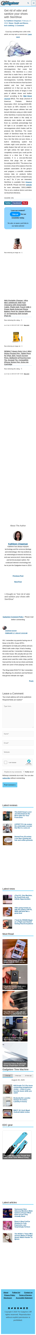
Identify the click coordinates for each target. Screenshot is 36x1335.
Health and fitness (21, 23)
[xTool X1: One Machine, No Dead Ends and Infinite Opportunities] (8, 899)
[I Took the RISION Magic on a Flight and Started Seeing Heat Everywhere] (8, 924)
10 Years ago (28, 1075)
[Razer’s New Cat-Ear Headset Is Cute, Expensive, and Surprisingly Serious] (8, 1225)
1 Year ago (7, 1075)
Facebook (17, 203)
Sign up (15, 214)
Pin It (25, 203)
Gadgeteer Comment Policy (13, 617)
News (11, 23)
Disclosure (8, 1298)
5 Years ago (18, 1075)
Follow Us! (16, 1292)
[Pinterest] (18, 1308)
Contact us (28, 1292)
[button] (28, 3)
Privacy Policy (9, 1295)
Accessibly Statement (24, 1298)
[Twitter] (12, 1308)
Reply (31, 681)
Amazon (29, 182)
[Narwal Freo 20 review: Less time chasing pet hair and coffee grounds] (8, 841)
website (29, 185)
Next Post (18, 582)
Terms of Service (25, 1295)
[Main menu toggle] (33, 3)
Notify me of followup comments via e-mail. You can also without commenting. (17, 775)
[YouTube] (21, 1308)
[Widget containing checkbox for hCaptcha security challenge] (17, 762)
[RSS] (24, 1308)
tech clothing (9, 25)
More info (26, 325)
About (6, 1292)
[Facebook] (9, 1308)
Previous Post (18, 576)
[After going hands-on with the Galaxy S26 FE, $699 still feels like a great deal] (8, 912)
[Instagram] (15, 1308)
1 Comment (19, 25)
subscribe (6, 778)
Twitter (8, 203)
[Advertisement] (18, 276)
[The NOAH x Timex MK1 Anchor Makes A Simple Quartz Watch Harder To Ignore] (8, 1238)
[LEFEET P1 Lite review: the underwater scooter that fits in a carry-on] (8, 828)
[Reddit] (27, 1308)
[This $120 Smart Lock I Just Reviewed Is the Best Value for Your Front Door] (8, 816)
